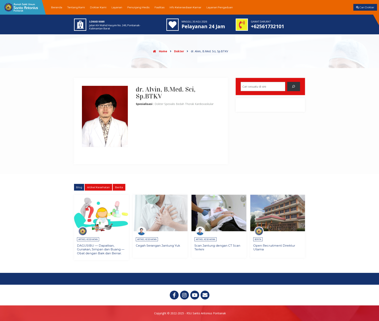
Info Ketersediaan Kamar (185, 7)
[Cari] (293, 86)
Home (162, 51)
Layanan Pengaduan (219, 7)
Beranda (56, 7)
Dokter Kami (98, 7)
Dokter (179, 51)
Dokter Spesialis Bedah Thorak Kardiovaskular (184, 104)
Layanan (117, 7)
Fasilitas (159, 7)
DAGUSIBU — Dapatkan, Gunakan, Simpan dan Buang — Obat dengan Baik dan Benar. (100, 249)
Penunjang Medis (138, 7)
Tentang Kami (76, 7)
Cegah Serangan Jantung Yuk (158, 245)
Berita (119, 187)
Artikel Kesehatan (98, 187)
